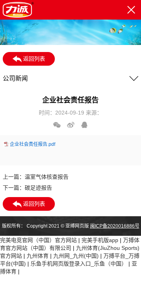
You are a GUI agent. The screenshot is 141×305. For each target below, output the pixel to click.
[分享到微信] (57, 124)
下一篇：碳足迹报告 (27, 188)
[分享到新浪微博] (71, 124)
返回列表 (33, 59)
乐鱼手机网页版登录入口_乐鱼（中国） (79, 263)
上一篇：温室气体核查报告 (36, 177)
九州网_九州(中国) (76, 256)
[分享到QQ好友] (84, 124)
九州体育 (38, 256)
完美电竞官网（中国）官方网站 (38, 240)
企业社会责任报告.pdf (32, 144)
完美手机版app (99, 240)
